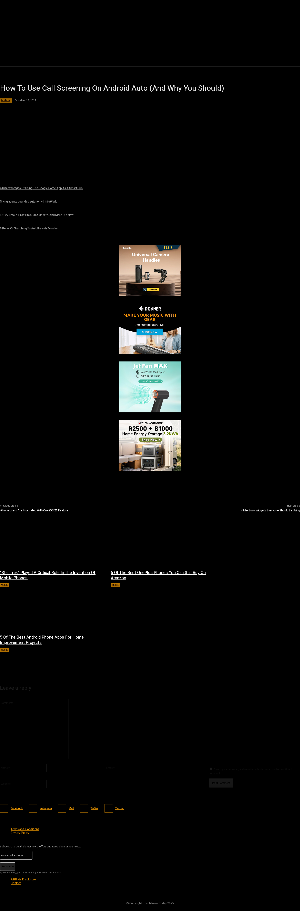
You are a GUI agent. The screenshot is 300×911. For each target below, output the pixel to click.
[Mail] (62, 808)
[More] (124, 169)
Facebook (17, 808)
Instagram (46, 808)
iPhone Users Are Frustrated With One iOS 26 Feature (34, 510)
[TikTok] (84, 808)
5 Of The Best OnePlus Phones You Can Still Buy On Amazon (158, 575)
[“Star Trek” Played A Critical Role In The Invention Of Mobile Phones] (51, 544)
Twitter (119, 808)
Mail (71, 808)
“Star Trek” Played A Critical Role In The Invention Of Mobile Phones (48, 575)
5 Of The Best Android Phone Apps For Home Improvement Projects (42, 640)
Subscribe (8, 866)
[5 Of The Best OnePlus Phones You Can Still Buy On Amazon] (162, 544)
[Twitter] (108, 808)
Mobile (4, 585)
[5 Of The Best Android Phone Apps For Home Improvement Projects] (51, 608)
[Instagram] (33, 808)
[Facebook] (4, 808)
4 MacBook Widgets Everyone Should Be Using (270, 510)
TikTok (94, 808)
